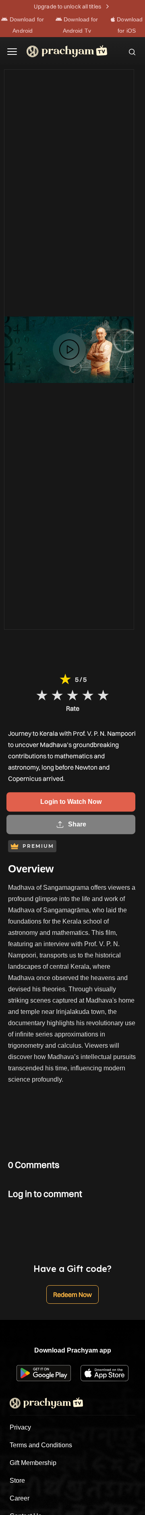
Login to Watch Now (71, 802)
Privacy (20, 1427)
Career (19, 1498)
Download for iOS (129, 25)
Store (17, 1480)
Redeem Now (72, 1294)
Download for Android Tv (80, 25)
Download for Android (26, 25)
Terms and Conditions (41, 1445)
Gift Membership (33, 1462)
